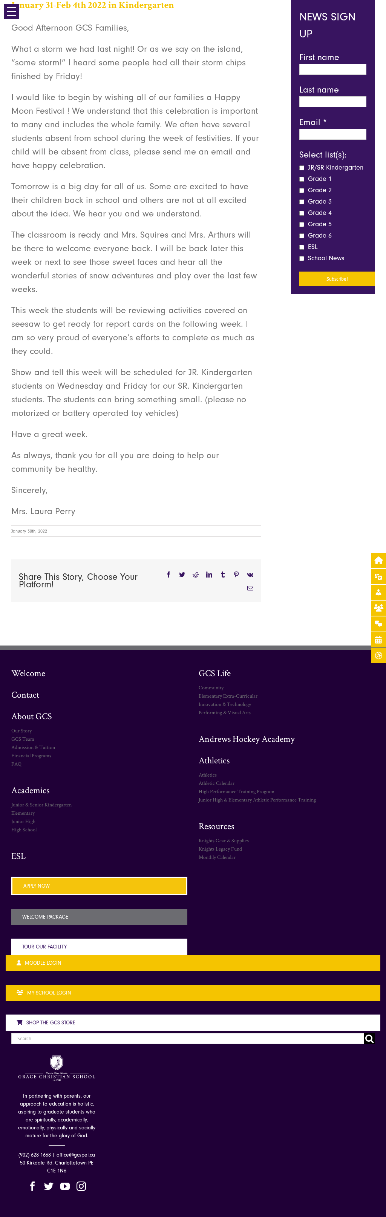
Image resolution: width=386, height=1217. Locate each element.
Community (211, 687)
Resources (216, 826)
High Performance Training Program (236, 791)
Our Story (21, 730)
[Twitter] (49, 1186)
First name (319, 57)
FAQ (16, 763)
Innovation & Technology (225, 704)
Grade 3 (319, 201)
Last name (319, 89)
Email (313, 122)
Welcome (28, 673)
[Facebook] (32, 1186)
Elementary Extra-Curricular (228, 695)
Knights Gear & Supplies (224, 840)
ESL (312, 247)
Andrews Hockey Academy (247, 738)
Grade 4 (319, 213)
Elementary (23, 812)
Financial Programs (31, 755)
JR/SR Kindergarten (334, 167)
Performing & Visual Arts (225, 712)
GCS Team (22, 738)
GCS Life (215, 673)
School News (325, 258)
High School (24, 829)
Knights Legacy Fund (220, 848)
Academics (30, 790)
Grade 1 (319, 179)
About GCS (31, 716)
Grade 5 (319, 224)
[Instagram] (81, 1186)
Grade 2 (319, 190)
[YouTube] (65, 1186)
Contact (25, 694)
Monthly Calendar (217, 857)
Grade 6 (319, 235)
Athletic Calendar (216, 783)
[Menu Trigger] (11, 11)
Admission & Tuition (33, 747)
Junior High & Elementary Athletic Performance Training (257, 799)
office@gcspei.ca (76, 1155)
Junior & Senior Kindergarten (41, 804)
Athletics (214, 760)
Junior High (23, 821)
